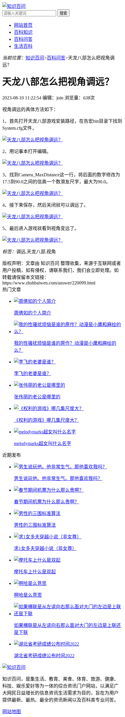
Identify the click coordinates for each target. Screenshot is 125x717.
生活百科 (23, 46)
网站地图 (11, 711)
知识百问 (35, 57)
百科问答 (23, 39)
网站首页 (23, 25)
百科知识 (23, 32)
